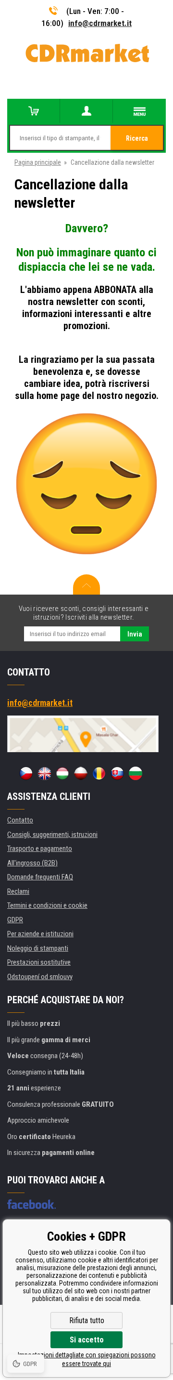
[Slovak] (117, 773)
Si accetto (87, 1339)
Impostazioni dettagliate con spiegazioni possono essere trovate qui (87, 1359)
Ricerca (137, 138)
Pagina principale (37, 162)
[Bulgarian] (135, 773)
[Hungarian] (62, 773)
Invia (134, 634)
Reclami (18, 891)
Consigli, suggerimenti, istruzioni (52, 834)
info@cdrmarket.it (100, 23)
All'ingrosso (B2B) (32, 863)
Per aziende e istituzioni (40, 933)
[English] (44, 773)
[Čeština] (26, 773)
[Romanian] (99, 773)
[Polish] (80, 773)
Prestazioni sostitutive (39, 962)
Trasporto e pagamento (39, 848)
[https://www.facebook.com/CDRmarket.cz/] (31, 1204)
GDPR (15, 920)
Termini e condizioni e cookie (47, 905)
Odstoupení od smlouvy (40, 976)
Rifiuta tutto (86, 1320)
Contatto (20, 820)
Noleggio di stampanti (37, 948)
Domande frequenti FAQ (40, 877)
